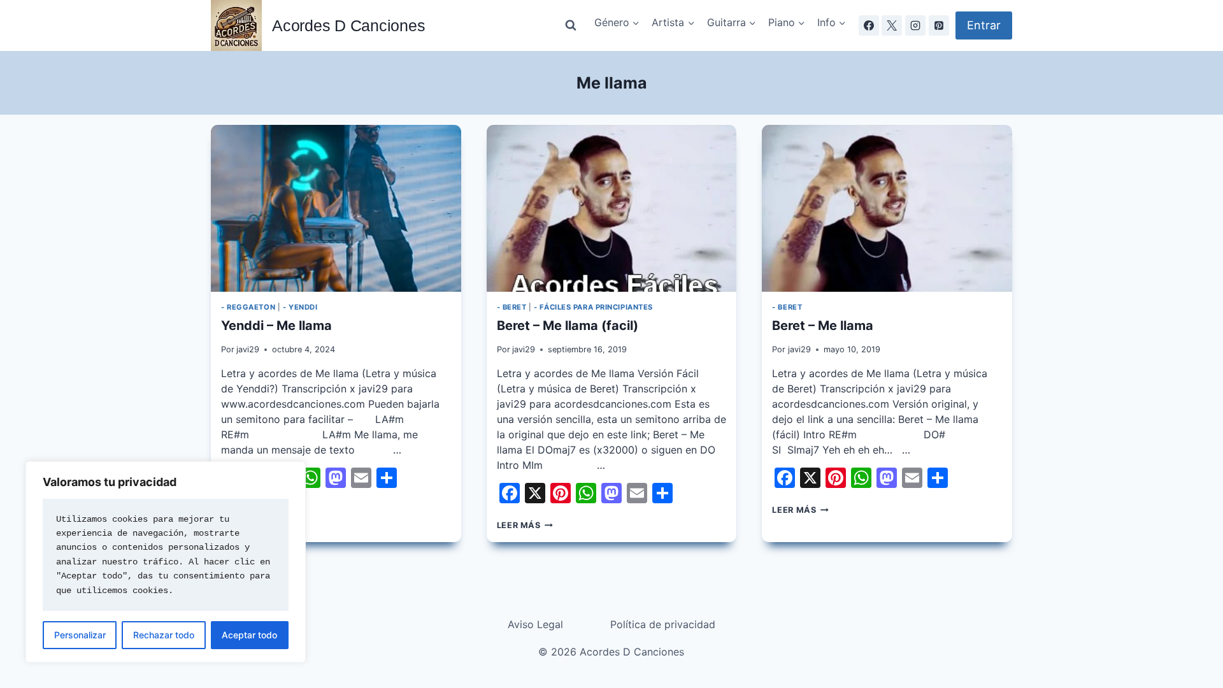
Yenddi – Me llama (276, 325)
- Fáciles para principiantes (593, 307)
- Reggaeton (248, 307)
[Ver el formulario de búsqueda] (570, 25)
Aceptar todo (249, 634)
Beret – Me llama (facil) (567, 325)
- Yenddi (300, 307)
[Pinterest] (939, 25)
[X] (892, 25)
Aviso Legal (535, 624)
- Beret (512, 307)
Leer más (525, 525)
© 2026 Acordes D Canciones (611, 651)
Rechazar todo (163, 634)
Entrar (984, 25)
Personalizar (80, 634)
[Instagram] (915, 25)
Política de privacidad (662, 624)
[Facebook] (869, 25)
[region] (165, 562)
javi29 (247, 349)
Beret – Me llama (822, 325)
